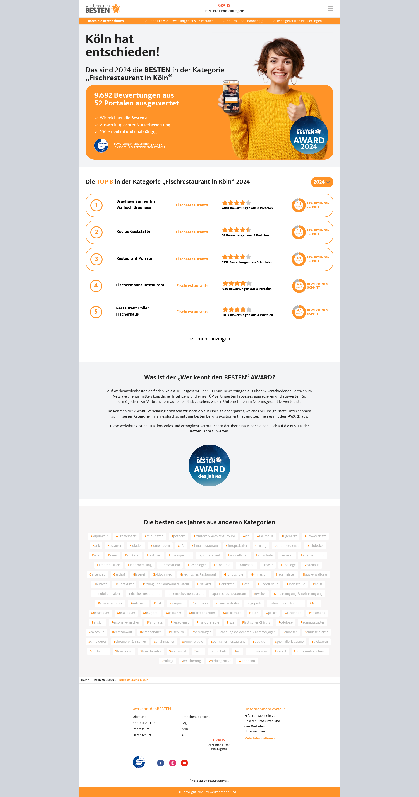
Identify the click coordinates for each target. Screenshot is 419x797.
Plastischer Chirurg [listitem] (256, 622)
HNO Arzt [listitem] (204, 584)
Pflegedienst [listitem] (180, 622)
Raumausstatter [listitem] (313, 622)
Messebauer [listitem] (100, 613)
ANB (185, 729)
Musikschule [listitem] (232, 613)
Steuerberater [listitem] (150, 651)
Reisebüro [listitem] (176, 632)
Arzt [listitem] (246, 536)
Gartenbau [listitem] (97, 574)
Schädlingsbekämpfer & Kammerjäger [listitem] (247, 632)
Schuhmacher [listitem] (164, 642)
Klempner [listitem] (177, 603)
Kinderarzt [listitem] (138, 603)
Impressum (141, 729)
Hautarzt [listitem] (100, 584)
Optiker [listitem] (271, 613)
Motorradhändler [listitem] (202, 613)
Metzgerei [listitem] (150, 613)
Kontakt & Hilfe (144, 723)
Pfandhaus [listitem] (155, 622)
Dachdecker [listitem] (315, 546)
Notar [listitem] (253, 613)
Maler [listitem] (314, 603)
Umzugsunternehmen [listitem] (310, 651)
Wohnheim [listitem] (247, 661)
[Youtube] (184, 763)
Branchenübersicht (196, 717)
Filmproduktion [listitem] (108, 565)
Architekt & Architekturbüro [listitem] (214, 536)
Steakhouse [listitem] (123, 651)
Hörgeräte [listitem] (226, 584)
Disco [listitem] (96, 555)
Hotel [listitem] (246, 584)
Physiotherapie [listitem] (208, 622)
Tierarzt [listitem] (280, 651)
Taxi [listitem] (237, 651)
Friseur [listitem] (268, 565)
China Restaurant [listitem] (205, 546)
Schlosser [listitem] (290, 632)
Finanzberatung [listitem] (140, 565)
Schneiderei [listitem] (97, 642)
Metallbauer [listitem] (126, 613)
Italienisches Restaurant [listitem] (186, 594)
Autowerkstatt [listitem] (315, 536)
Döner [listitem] (112, 555)
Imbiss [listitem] (318, 584)
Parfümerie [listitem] (317, 613)
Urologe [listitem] (167, 661)
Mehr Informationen (259, 738)
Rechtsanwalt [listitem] (122, 632)
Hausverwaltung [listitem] (315, 574)
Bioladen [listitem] (136, 546)
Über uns (139, 717)
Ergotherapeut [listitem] (209, 555)
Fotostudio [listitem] (222, 565)
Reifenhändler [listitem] (150, 632)
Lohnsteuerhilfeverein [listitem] (286, 603)
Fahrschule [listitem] (264, 555)
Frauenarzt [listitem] (246, 565)
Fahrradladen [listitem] (238, 555)
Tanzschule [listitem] (218, 651)
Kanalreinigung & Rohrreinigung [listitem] (298, 594)
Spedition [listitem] (260, 642)
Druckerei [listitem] (132, 555)
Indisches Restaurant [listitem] (144, 594)
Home (85, 680)
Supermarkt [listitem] (178, 651)
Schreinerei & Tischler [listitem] (130, 642)
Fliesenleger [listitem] (197, 565)
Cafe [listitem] (181, 546)
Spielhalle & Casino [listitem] (289, 642)
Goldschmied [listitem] (162, 574)
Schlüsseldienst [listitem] (316, 632)
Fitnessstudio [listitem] (170, 565)
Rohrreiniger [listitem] (201, 632)
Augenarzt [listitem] (289, 536)
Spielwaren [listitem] (320, 642)
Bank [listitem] (96, 546)
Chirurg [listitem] (261, 546)
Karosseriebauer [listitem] (110, 603)
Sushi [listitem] (198, 651)
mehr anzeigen (213, 339)
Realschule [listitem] (96, 632)
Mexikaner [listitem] (173, 613)
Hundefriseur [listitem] (268, 584)
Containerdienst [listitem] (287, 546)
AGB (185, 735)
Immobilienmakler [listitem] (107, 594)
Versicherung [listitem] (191, 661)
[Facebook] (160, 763)
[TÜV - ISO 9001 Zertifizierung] (139, 762)
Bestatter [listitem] (115, 546)
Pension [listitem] (98, 622)
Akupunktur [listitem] (99, 536)
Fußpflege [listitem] (288, 565)
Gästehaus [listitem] (311, 565)
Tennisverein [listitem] (257, 651)
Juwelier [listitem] (260, 594)
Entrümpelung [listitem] (180, 555)
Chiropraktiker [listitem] (236, 546)
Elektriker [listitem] (154, 555)
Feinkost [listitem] (286, 555)
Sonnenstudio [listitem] (192, 642)
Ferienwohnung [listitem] (313, 555)
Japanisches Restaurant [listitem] (228, 594)
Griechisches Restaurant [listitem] (198, 574)
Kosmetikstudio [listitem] (227, 603)
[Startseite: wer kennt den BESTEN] (103, 8)
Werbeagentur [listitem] (220, 661)
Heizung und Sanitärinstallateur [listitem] (165, 584)
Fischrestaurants (103, 680)
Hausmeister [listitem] (285, 574)
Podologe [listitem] (285, 622)
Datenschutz (142, 735)
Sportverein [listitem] (98, 651)
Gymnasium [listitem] (259, 574)
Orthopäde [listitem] (293, 613)
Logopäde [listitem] (254, 603)
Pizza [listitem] (230, 622)
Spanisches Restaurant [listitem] (228, 642)
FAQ (184, 723)
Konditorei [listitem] (200, 603)
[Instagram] (172, 763)
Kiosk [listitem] (158, 603)
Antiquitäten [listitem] (153, 536)
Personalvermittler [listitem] (125, 622)
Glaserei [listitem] (139, 574)
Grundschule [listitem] (233, 574)
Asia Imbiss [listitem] (265, 536)
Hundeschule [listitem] (295, 584)
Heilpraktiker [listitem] (124, 584)
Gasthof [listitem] (119, 574)
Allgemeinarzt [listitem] (126, 536)
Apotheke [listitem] (178, 536)
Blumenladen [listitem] (160, 546)
